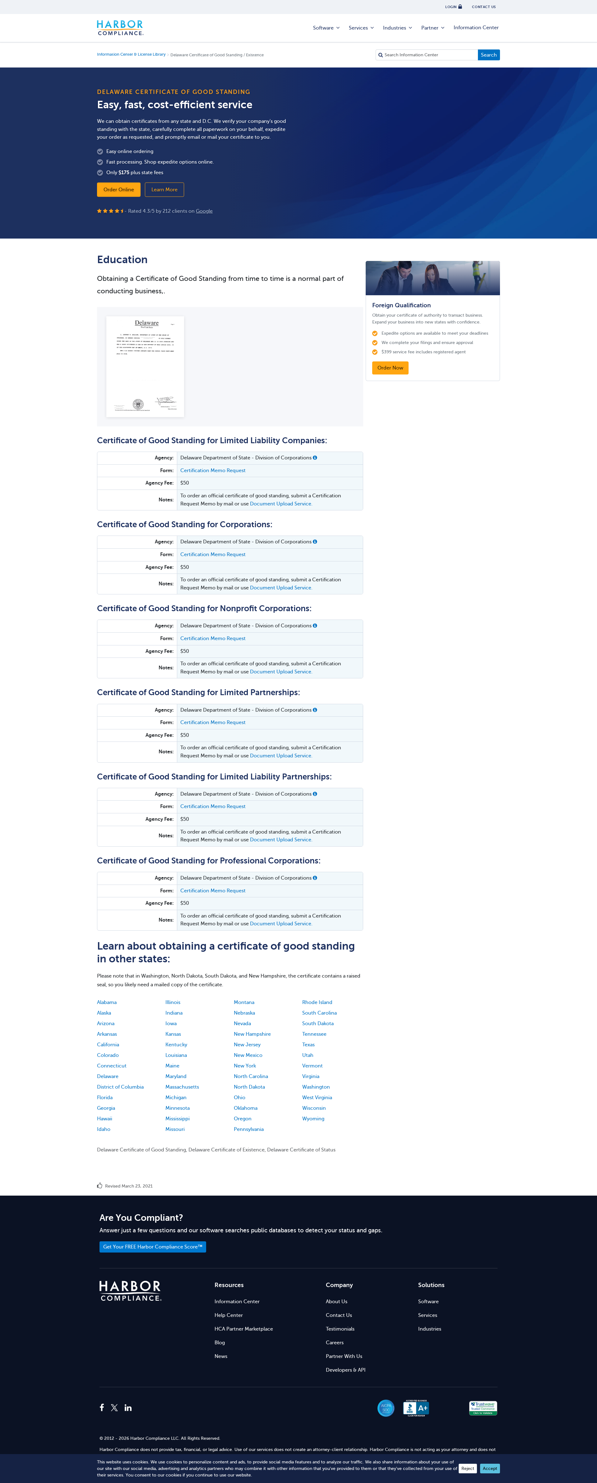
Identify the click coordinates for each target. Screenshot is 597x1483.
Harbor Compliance (120, 28)
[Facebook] (103, 1408)
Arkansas (107, 1034)
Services (358, 28)
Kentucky (176, 1045)
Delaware (107, 1076)
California (108, 1045)
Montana (244, 1002)
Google (204, 211)
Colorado (108, 1055)
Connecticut (112, 1066)
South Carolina (319, 1013)
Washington (316, 1087)
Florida (105, 1097)
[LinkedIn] (128, 1408)
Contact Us (339, 1315)
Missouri (175, 1129)
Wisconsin (314, 1108)
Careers (335, 1343)
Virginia (310, 1076)
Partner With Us (344, 1356)
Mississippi (177, 1119)
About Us (336, 1301)
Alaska (104, 1013)
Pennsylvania (249, 1129)
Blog (220, 1343)
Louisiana (176, 1055)
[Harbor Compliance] (131, 1291)
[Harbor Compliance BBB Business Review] (413, 1408)
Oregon (243, 1119)
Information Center (476, 27)
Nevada (242, 1023)
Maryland (176, 1076)
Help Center (229, 1315)
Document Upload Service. (281, 504)
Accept (490, 1468)
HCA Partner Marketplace (244, 1329)
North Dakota (249, 1087)
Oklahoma (245, 1108)
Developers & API (346, 1370)
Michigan (176, 1097)
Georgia (106, 1108)
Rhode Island (317, 1002)
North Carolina (251, 1076)
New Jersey (247, 1045)
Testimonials (340, 1329)
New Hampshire (252, 1034)
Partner (429, 28)
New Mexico (248, 1055)
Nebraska (244, 1013)
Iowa (171, 1023)
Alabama (107, 1002)
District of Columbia (120, 1087)
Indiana (174, 1013)
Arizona (105, 1023)
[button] (315, 458)
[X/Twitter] (114, 1408)
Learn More (164, 189)
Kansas (173, 1034)
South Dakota (318, 1023)
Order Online (119, 189)
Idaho (103, 1129)
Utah (307, 1055)
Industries (394, 28)
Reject (467, 1468)
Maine (172, 1066)
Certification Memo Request (213, 470)
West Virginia (317, 1097)
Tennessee (314, 1034)
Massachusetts (182, 1087)
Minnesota (177, 1108)
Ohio (239, 1097)
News (221, 1356)
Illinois (172, 1002)
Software (323, 28)
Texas (308, 1045)
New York (245, 1066)
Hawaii (104, 1119)
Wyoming (313, 1119)
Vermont (312, 1066)
